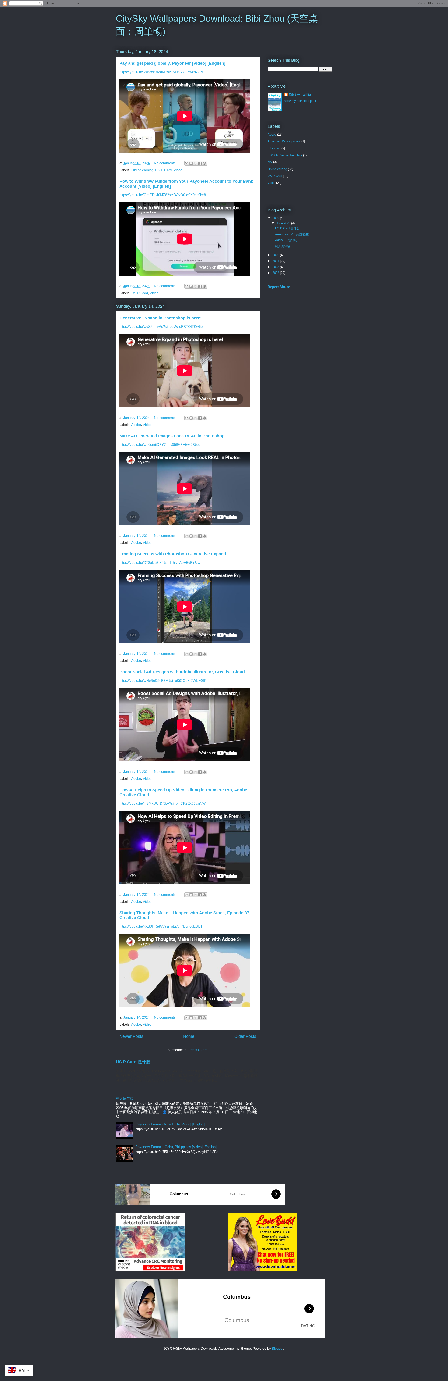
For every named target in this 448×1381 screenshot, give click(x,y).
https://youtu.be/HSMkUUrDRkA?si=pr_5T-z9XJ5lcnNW (162, 803)
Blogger (277, 1348)
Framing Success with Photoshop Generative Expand (172, 554)
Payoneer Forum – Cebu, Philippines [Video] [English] (176, 1147)
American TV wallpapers (284, 141)
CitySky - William (301, 94)
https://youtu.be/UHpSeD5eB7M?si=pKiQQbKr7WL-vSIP (162, 680)
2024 (276, 261)
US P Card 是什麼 (133, 1062)
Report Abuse (279, 287)
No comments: (166, 163)
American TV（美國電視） (293, 234)
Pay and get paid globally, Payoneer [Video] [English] (172, 63)
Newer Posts (131, 1036)
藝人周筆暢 (124, 1099)
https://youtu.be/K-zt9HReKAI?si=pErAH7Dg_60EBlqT (161, 926)
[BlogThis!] (191, 163)
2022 (276, 273)
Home (188, 1036)
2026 (276, 218)
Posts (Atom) (198, 1050)
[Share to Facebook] (200, 163)
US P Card (163, 170)
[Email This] (186, 163)
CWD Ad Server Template (285, 155)
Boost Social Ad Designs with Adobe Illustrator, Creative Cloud (182, 672)
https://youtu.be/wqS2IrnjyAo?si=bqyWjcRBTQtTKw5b (161, 326)
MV (270, 162)
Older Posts (245, 1036)
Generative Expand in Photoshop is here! (160, 318)
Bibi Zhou (274, 148)
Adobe (136, 425)
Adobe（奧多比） (287, 240)
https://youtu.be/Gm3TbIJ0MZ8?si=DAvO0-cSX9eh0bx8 (162, 195)
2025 (276, 255)
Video (178, 170)
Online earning (142, 170)
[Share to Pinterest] (204, 163)
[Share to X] (195, 163)
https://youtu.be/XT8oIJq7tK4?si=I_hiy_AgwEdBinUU (159, 562)
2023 (276, 267)
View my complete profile (301, 101)
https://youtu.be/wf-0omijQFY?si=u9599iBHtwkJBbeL (159, 444)
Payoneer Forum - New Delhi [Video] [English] (170, 1124)
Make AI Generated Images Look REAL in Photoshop (171, 436)
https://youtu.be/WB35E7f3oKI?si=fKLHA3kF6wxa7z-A (161, 72)
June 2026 (283, 223)
